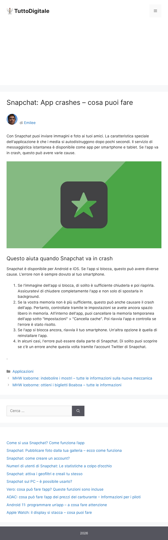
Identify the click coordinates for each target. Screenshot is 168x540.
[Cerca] (78, 411)
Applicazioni (22, 371)
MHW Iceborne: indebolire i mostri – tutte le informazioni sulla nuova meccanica (82, 378)
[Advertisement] (84, 54)
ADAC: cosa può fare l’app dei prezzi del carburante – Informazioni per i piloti (74, 497)
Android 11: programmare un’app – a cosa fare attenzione (57, 505)
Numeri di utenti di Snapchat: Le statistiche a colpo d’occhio (59, 466)
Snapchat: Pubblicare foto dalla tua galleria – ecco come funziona (64, 450)
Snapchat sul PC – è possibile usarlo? (39, 481)
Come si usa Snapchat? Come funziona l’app (45, 443)
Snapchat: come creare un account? (38, 458)
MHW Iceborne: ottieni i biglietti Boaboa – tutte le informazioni (66, 385)
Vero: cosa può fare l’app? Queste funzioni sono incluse (55, 489)
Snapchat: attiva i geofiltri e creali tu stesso (44, 474)
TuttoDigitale (31, 11)
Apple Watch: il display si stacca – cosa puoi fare (49, 512)
